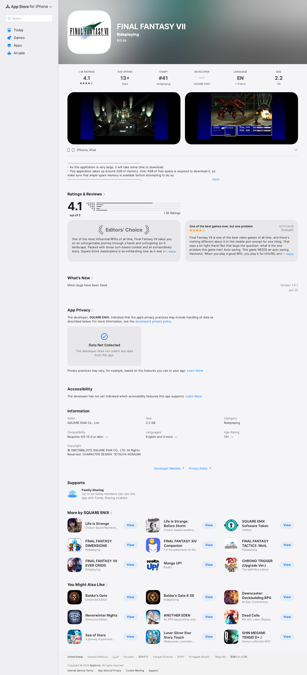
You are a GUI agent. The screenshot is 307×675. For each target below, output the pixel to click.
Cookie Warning (135, 670)
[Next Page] (302, 118)
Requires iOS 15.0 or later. (85, 436)
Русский (129, 657)
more (216, 179)
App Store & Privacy (109, 670)
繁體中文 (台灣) (238, 657)
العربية (116, 657)
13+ (226, 436)
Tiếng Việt (220, 657)
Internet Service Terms (80, 670)
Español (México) (98, 657)
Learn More (195, 370)
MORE (172, 251)
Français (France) (163, 657)
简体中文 (143, 657)
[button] (29, 30)
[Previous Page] (63, 118)
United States (75, 657)
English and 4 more (159, 436)
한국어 (180, 657)
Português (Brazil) (199, 657)
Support (153, 670)
